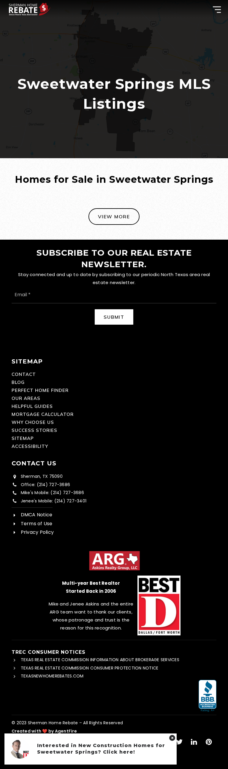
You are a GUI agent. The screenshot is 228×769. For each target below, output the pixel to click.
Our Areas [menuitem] (26, 398)
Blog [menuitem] (18, 382)
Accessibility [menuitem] (30, 446)
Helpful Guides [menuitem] (32, 406)
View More (114, 217)
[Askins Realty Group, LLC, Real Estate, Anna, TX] (207, 696)
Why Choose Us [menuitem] (33, 422)
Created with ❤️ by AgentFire (44, 731)
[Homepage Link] (30, 8)
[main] (114, 120)
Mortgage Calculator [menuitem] (43, 414)
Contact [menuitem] (24, 374)
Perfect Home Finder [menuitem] (40, 390)
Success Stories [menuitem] (34, 430)
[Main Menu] (217, 9)
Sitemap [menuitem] (23, 438)
